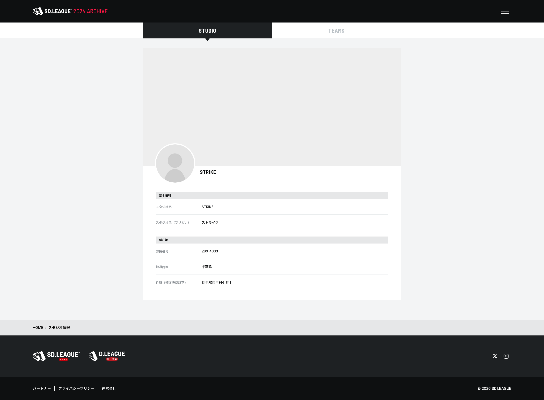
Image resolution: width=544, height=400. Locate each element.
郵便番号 (162, 251)
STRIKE (208, 172)
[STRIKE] (175, 163)
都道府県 (162, 267)
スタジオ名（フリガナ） (173, 223)
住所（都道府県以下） (172, 283)
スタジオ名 (164, 207)
